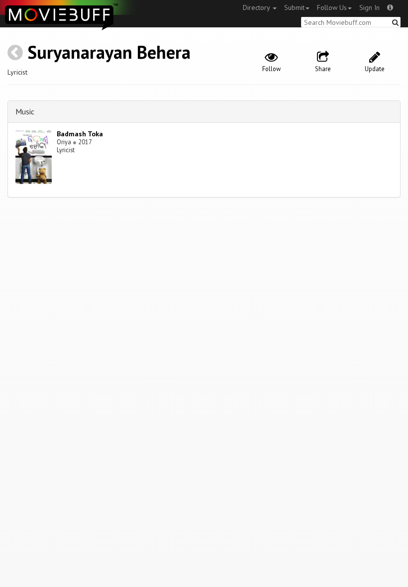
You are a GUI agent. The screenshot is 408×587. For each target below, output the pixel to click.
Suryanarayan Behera (109, 52)
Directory (257, 7)
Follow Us (332, 7)
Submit (294, 7)
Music (24, 111)
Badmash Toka (80, 133)
